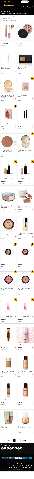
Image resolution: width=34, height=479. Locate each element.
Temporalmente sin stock (25, 159)
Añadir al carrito (9, 48)
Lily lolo (20, 43)
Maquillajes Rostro (21, 16)
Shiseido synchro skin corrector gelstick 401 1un (24, 123)
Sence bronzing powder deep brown (7, 123)
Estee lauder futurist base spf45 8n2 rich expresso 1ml (8, 344)
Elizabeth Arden (4, 43)
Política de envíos (17, 465)
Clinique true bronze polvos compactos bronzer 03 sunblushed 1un (25, 206)
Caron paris (20, 154)
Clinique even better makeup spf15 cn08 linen (25, 234)
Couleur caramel (4, 71)
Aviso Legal (17, 463)
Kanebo (2, 209)
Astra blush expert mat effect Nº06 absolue (8, 289)
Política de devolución (27, 465)
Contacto (11, 463)
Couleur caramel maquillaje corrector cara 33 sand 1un (7, 68)
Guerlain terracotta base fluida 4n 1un (25, 399)
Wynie (2, 236)
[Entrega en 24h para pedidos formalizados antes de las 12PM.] (32, 78)
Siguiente (24, 440)
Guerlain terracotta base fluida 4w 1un (25, 372)
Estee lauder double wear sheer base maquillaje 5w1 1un (7, 372)
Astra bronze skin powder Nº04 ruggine (24, 261)
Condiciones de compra (26, 463)
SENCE (19, 98)
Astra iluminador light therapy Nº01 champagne (25, 317)
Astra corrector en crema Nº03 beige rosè (24, 179)
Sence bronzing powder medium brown (25, 96)
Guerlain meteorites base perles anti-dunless (24, 344)
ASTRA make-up (4, 181)
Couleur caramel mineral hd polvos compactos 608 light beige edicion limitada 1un (8, 96)
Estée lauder (3, 347)
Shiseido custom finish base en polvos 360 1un (24, 68)
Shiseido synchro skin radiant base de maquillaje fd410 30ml (8, 399)
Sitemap (30, 467)
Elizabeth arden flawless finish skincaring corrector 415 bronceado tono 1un (8, 41)
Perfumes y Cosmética (10, 16)
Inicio (2, 16)
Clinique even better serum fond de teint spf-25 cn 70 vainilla (25, 427)
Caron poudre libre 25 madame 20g (24, 151)
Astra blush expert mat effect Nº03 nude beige (25, 289)
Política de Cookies (22, 467)
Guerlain (3, 154)
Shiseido (20, 71)
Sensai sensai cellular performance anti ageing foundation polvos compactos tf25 (8, 206)
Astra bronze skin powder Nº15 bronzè (7, 261)
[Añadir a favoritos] (15, 43)
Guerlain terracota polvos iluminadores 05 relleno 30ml (7, 151)
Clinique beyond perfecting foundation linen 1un (6, 427)
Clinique (20, 209)
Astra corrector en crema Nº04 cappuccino (7, 179)
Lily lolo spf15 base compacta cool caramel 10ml (25, 41)
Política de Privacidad (12, 467)
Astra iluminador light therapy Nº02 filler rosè (8, 317)
